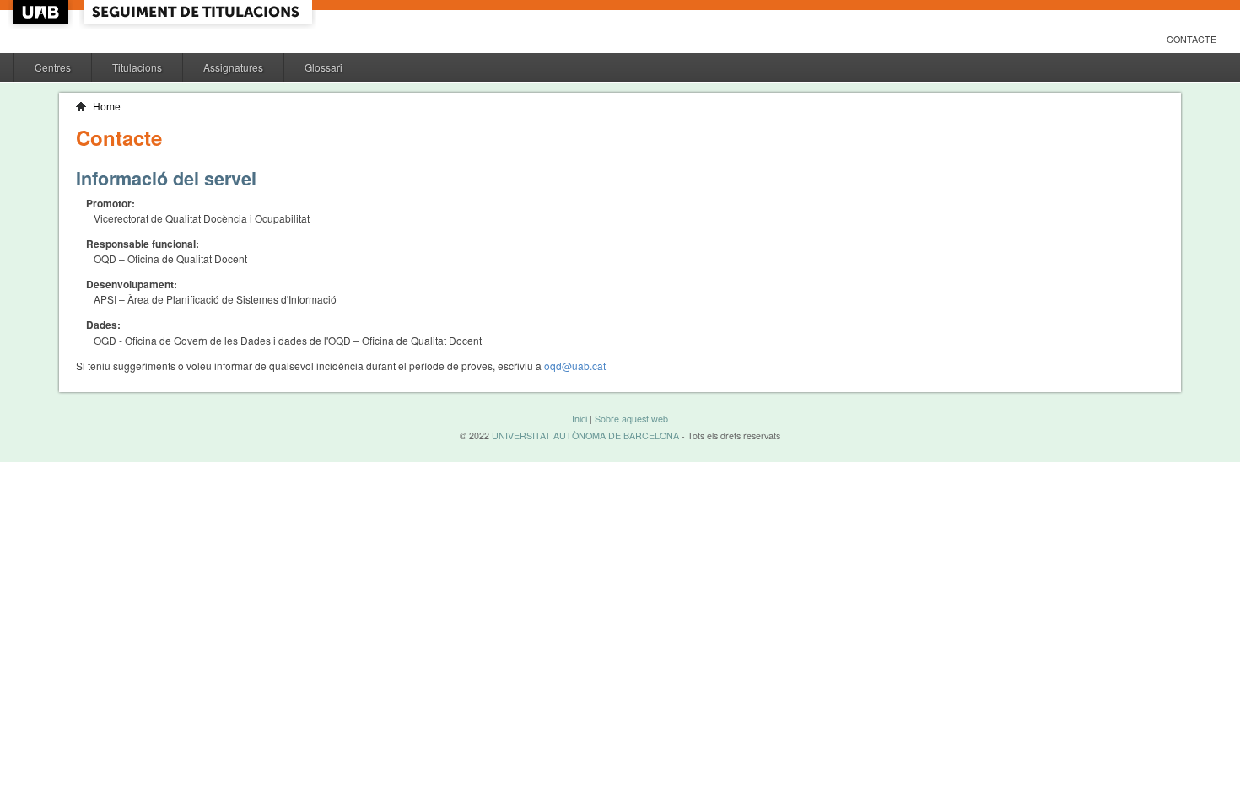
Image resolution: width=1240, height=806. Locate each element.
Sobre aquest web (631, 418)
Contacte (1191, 39)
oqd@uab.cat (575, 365)
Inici (579, 418)
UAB (42, 12)
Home (107, 107)
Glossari (323, 67)
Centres (53, 67)
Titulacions (137, 67)
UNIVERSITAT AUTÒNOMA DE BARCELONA (585, 435)
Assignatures (233, 67)
